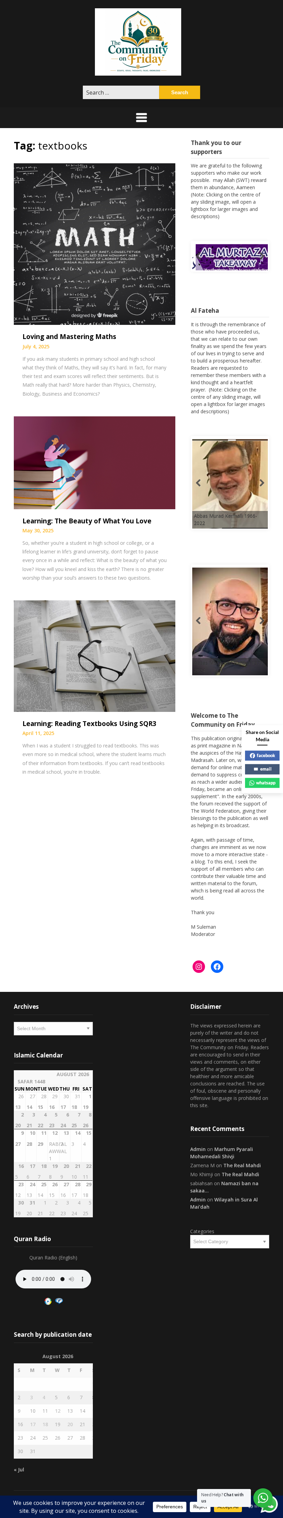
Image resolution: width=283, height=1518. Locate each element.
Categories (202, 1231)
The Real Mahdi (242, 1165)
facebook (266, 755)
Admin (198, 1149)
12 (57, 1411)
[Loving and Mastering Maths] (94, 243)
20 (70, 1424)
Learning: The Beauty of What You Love (87, 520)
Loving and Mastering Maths (69, 336)
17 (33, 1424)
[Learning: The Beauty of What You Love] (94, 461)
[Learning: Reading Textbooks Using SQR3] (94, 655)
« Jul (19, 1469)
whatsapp (265, 782)
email (266, 769)
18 (45, 1424)
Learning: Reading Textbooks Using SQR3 (89, 723)
